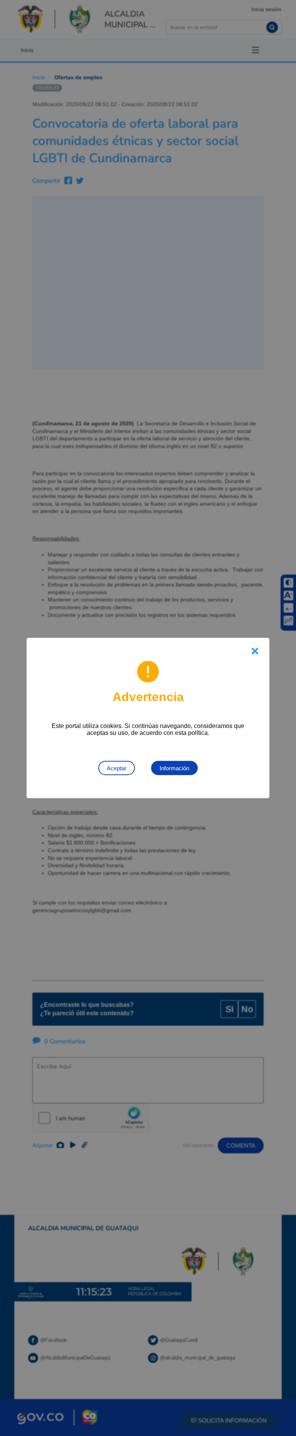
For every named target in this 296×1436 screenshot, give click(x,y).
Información (174, 768)
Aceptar (116, 768)
